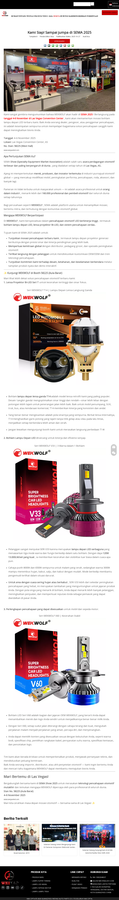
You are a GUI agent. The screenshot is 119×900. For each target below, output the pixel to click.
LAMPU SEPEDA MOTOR (41, 888)
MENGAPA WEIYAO (79, 877)
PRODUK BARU (38, 877)
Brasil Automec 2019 (21, 853)
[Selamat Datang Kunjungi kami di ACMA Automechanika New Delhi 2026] (97, 835)
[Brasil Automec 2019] (21, 837)
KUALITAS (75, 881)
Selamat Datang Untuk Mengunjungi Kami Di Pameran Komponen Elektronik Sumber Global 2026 (59, 846)
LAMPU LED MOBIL (39, 884)
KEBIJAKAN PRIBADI (79, 888)
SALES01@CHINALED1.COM (103, 881)
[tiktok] (22, 887)
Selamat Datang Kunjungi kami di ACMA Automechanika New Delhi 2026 (97, 851)
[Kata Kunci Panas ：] (92, 4)
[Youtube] (12, 887)
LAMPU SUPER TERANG (41, 881)
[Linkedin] (8, 887)
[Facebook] (3, 887)
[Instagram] (17, 887)
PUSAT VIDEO (77, 884)
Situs (88, 36)
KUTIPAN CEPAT (110, 12)
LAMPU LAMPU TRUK (40, 891)
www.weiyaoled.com (11, 150)
